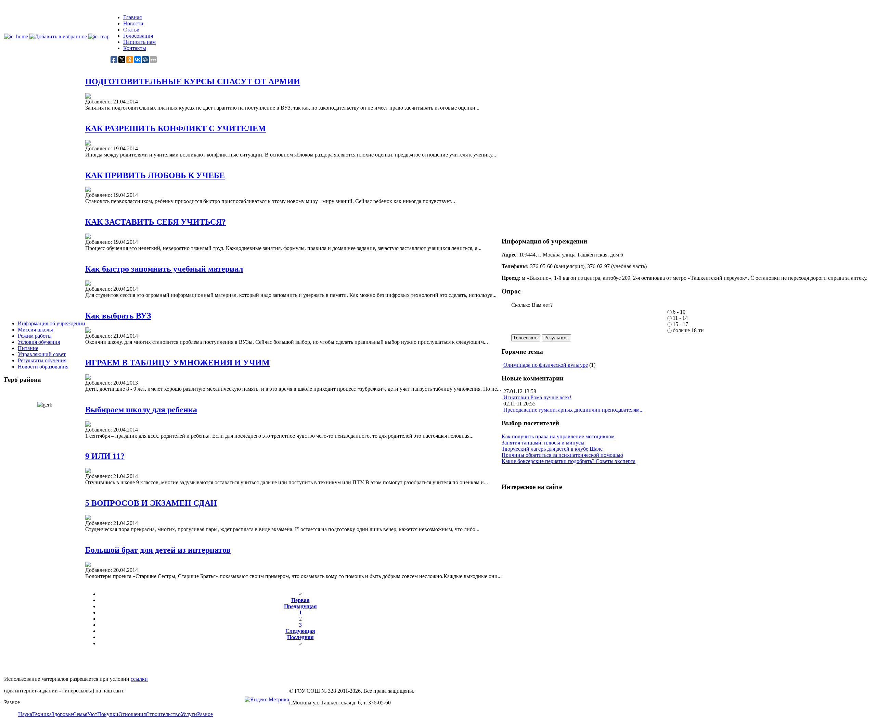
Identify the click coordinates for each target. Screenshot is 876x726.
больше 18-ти (688, 330)
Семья (80, 714)
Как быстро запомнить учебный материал (164, 268)
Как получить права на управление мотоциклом (558, 436)
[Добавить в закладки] (58, 36)
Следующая (300, 631)
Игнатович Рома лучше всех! (537, 397)
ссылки (139, 679)
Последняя (300, 637)
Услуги (189, 714)
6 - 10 (679, 312)
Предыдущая (300, 606)
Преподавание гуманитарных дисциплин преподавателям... (573, 410)
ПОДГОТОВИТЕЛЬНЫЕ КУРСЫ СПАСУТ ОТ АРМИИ (192, 81)
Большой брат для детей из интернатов (158, 550)
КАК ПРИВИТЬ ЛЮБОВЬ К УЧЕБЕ (155, 175)
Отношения (132, 714)
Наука (25, 714)
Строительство (163, 714)
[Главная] (16, 36)
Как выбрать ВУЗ (118, 315)
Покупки (107, 714)
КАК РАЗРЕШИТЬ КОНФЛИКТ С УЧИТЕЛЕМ (175, 128)
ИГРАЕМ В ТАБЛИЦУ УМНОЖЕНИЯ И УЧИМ (177, 362)
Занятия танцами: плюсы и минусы (543, 443)
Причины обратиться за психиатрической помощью (562, 455)
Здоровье (62, 714)
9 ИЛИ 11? (105, 456)
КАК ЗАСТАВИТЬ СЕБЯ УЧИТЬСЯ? (155, 221)
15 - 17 (680, 324)
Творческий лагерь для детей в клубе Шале (552, 449)
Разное (205, 714)
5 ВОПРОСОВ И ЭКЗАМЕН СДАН (151, 503)
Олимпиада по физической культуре (545, 365)
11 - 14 (680, 318)
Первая (300, 600)
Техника (42, 714)
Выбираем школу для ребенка (141, 409)
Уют (92, 714)
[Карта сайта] (99, 36)
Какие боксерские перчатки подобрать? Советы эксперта (568, 461)
